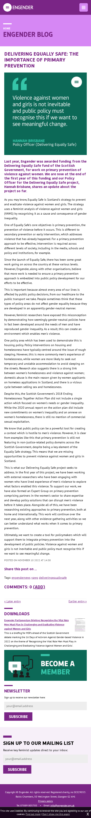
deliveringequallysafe (53, 578)
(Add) (39, 586)
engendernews (21, 578)
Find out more (33, 814)
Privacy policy (45, 801)
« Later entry (12, 601)
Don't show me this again (56, 814)
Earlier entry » (78, 601)
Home (6, 28)
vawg (34, 578)
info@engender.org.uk (62, 805)
